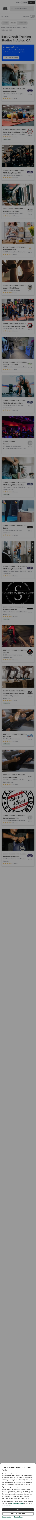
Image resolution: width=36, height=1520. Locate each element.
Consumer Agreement (17, 1503)
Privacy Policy (8, 1505)
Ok (18, 1510)
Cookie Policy (18, 1517)
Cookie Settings (18, 1514)
